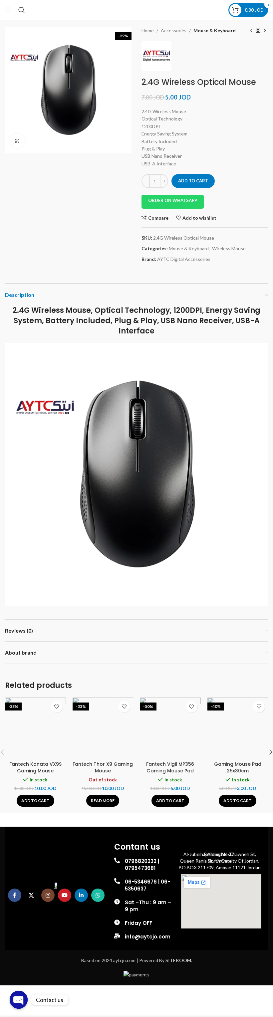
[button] (35, 801)
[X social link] (31, 895)
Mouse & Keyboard (214, 30)
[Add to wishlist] (57, 706)
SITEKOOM (178, 960)
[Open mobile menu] (8, 10)
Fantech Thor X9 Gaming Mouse (103, 767)
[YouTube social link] (64, 895)
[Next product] (264, 30)
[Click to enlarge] (17, 140)
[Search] (21, 10)
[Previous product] (251, 30)
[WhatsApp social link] (98, 895)
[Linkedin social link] (81, 895)
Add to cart (193, 180)
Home (147, 30)
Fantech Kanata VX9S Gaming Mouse (35, 767)
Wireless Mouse (229, 248)
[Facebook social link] (14, 895)
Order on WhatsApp (172, 200)
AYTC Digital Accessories (183, 259)
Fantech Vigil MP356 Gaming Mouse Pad (170, 767)
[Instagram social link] (48, 895)
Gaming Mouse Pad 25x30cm (237, 767)
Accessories (173, 30)
